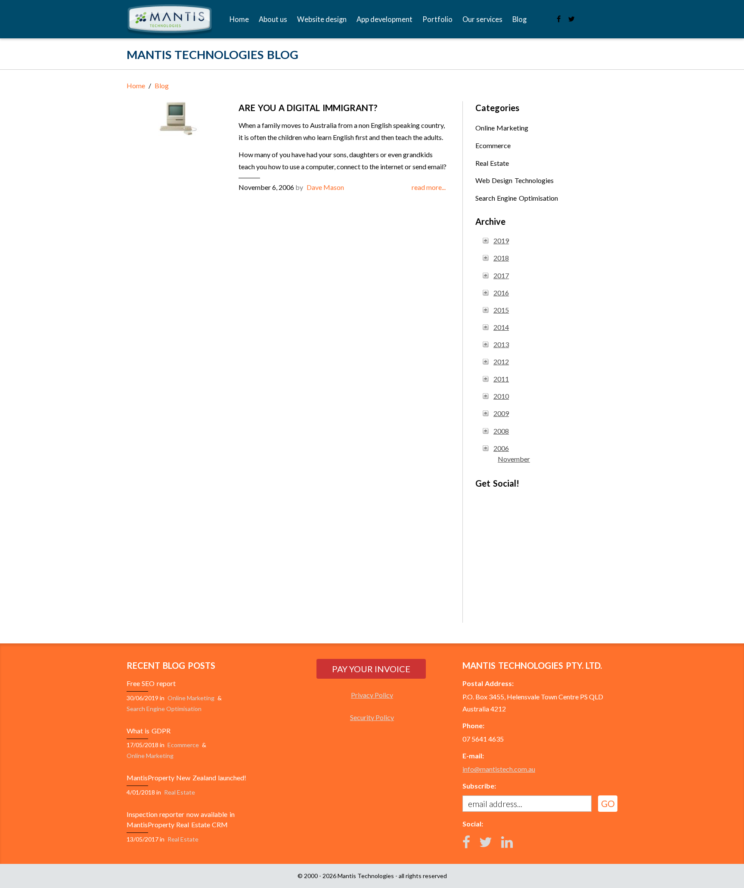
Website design (322, 19)
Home (239, 19)
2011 (501, 379)
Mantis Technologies (366, 875)
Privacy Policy (372, 695)
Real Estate (492, 163)
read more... (429, 187)
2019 (501, 240)
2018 (501, 258)
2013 (501, 344)
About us (273, 19)
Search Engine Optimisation (516, 198)
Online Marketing (501, 128)
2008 (501, 431)
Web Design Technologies (514, 180)
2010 (501, 396)
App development (384, 19)
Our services (482, 19)
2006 (501, 448)
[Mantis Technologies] (170, 20)
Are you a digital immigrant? (308, 107)
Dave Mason (325, 187)
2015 (501, 310)
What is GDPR (148, 731)
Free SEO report (151, 683)
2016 (501, 293)
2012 (501, 361)
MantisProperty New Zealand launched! (186, 777)
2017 (501, 275)
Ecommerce (493, 145)
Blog (519, 19)
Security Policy (372, 717)
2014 (501, 327)
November (514, 459)
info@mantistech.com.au (498, 769)
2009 (501, 413)
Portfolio (437, 19)
